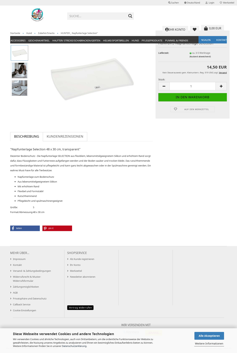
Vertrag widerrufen (80, 307)
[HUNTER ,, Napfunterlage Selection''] (92, 79)
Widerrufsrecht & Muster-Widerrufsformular (27, 278)
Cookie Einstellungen (24, 310)
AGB (15, 292)
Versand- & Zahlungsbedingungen (32, 270)
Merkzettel (228, 2)
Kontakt (221, 40)
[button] (192, 3)
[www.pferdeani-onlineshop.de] (37, 14)
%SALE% (206, 40)
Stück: (161, 79)
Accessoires (18, 40)
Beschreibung (26, 136)
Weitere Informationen (209, 343)
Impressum (19, 259)
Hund (135, 40)
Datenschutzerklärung (74, 346)
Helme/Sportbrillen (116, 40)
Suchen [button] (175, 2)
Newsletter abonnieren (82, 276)
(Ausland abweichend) (200, 56)
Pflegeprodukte (152, 40)
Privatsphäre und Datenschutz (29, 298)
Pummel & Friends (176, 40)
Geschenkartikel (39, 40)
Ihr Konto (75, 265)
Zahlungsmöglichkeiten (26, 286)
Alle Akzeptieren (209, 335)
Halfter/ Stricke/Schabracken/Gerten (76, 40)
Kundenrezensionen (65, 136)
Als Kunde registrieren (82, 259)
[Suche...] (130, 16)
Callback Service (21, 304)
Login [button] (211, 2)
